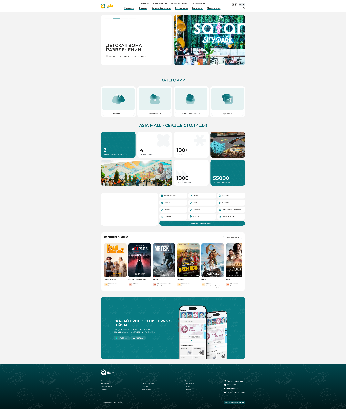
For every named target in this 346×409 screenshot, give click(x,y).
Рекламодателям (106, 386)
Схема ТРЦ (145, 3)
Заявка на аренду (179, 3)
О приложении (197, 3)
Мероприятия (189, 383)
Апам (228, 279)
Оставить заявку (106, 381)
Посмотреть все (231, 237)
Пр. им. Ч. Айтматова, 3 (235, 381)
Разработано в (230, 402)
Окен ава (180, 279)
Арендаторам (105, 383)
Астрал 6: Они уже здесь (137, 279)
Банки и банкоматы (148, 383)
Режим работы (160, 3)
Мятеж (155, 279)
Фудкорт (145, 386)
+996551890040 (233, 388)
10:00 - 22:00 (231, 385)
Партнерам (104, 389)
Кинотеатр (188, 381)
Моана (203, 279)
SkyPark (187, 386)
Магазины (145, 381)
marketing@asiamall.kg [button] (236, 392)
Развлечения (146, 389)
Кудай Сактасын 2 (110, 279)
